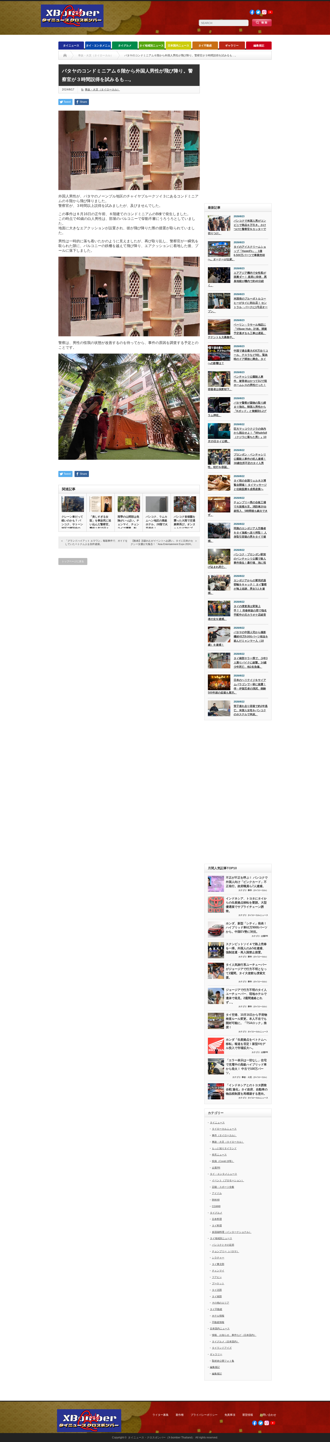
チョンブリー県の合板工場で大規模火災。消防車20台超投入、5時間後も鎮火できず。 (238, 508)
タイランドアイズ (222, 1347)
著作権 (180, 1414)
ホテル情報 (218, 1315)
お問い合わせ (268, 1414)
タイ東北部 (218, 1264)
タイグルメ (125, 45)
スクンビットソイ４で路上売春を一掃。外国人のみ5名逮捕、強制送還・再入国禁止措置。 (246, 948)
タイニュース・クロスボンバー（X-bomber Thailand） (161, 1437)
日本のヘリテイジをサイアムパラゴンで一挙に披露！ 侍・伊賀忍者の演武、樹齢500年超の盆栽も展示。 (237, 686)
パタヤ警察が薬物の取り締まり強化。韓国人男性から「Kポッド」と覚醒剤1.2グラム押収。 (237, 409)
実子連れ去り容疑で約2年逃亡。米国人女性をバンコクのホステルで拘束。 (251, 710)
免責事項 (229, 1414)
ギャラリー (232, 45)
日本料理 (217, 1219)
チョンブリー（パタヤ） (225, 1251)
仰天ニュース (219, 1154)
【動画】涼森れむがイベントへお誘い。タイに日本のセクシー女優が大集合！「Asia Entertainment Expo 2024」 (162, 542)
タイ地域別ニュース (151, 45)
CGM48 (216, 1206)
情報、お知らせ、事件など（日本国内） (234, 1335)
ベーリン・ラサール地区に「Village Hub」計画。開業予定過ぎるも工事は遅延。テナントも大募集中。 (237, 331)
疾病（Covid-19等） (223, 1161)
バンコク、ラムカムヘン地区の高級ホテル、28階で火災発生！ (157, 522)
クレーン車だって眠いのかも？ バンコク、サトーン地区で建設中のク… (72, 524)
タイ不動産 (205, 45)
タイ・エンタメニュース (98, 47)
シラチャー (218, 1257)
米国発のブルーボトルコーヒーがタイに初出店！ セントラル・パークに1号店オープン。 (238, 305)
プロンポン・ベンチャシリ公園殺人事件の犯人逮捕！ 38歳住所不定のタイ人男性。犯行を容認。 (237, 461)
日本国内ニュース (178, 45)
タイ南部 (217, 1296)
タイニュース (71, 45)
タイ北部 (217, 1290)
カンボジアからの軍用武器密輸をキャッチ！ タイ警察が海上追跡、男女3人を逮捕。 (237, 587)
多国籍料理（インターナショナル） (231, 1232)
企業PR (264, 936)
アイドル (217, 1193)
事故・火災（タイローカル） (102, 89)
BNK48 (216, 1199)
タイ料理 (217, 1225)
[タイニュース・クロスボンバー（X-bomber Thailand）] (72, 25)
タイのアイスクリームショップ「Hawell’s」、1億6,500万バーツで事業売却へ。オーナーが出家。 (237, 253)
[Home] (65, 55)
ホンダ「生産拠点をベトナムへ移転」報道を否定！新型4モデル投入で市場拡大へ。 (246, 1044)
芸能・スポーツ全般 (223, 1187)
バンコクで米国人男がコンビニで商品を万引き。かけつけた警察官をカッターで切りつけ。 (237, 227)
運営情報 (247, 1414)
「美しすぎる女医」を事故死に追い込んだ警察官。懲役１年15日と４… (100, 524)
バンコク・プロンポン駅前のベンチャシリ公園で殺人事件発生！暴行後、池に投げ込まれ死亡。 (237, 561)
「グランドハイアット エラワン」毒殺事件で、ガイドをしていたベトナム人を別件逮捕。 (96, 542)
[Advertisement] (238, 131)
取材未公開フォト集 (223, 1360)
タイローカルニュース (258, 915)
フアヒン (217, 1277)
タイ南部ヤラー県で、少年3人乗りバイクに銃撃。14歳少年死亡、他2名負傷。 (251, 662)
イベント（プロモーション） (228, 1180)
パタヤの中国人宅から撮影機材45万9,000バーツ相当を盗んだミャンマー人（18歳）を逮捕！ (238, 638)
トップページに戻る (73, 561)
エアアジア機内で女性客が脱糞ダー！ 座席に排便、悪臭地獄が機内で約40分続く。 (237, 279)
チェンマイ (218, 1270)
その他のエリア (220, 1302)
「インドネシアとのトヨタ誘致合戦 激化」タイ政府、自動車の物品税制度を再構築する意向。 (247, 1089)
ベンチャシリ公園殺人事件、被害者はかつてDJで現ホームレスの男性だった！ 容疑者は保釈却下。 (237, 383)
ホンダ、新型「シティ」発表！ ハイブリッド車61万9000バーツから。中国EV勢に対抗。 (246, 927)
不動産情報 (218, 1322)
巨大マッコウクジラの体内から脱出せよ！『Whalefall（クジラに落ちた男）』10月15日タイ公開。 (237, 435)
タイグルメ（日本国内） (225, 1341)
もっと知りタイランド (224, 1148)
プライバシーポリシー (204, 1414)
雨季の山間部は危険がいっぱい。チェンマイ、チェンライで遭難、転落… (128, 524)
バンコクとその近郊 (223, 1244)
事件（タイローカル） (258, 890)
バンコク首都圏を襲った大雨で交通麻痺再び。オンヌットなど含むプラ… (184, 524)
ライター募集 (160, 1414)
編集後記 (258, 45)
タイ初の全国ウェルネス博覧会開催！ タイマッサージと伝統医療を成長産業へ (250, 484)
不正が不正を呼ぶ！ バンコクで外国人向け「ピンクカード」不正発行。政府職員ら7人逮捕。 (247, 882)
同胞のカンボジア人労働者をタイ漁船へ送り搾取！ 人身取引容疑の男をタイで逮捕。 (237, 535)
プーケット (218, 1283)
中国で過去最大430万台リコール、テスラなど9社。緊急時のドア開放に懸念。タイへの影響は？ (238, 357)
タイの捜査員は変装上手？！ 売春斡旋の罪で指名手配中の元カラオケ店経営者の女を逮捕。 (237, 612)
